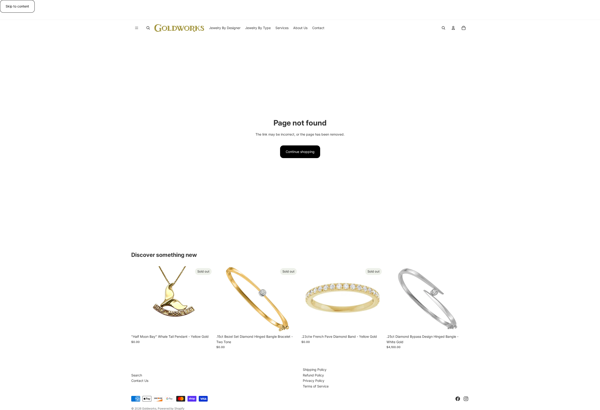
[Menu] (136, 28)
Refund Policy (313, 375)
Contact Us (139, 381)
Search (136, 375)
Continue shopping (300, 152)
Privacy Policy (313, 381)
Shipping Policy (314, 370)
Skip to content (17, 6)
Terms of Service (316, 386)
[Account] (453, 28)
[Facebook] (458, 399)
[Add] (461, 325)
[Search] (148, 28)
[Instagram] (466, 399)
